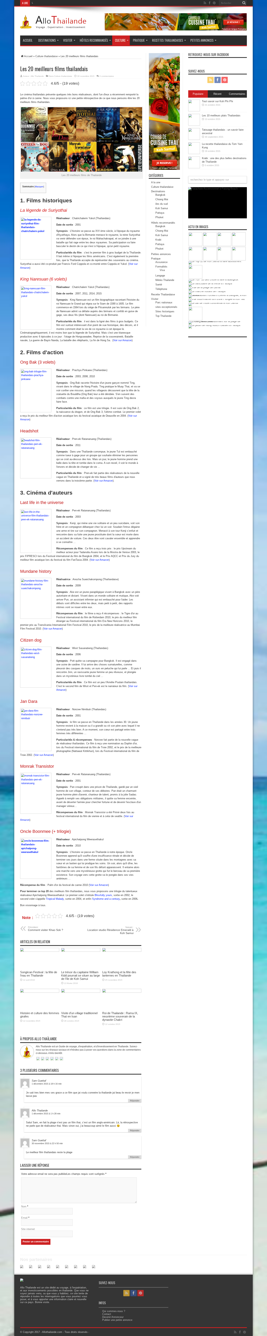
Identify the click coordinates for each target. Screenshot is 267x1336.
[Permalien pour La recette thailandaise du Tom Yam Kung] (194, 153)
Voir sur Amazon (122, 340)
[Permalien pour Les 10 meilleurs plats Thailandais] (194, 124)
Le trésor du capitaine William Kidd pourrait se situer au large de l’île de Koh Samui (80, 975)
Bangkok (160, 194)
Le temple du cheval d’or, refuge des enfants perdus (59, 3)
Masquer (39, 186)
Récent (217, 93)
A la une (155, 182)
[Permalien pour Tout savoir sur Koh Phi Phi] (194, 110)
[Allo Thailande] (54, 25)
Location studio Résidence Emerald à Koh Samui (110, 930)
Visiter (67, 40)
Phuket (159, 217)
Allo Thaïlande (37, 76)
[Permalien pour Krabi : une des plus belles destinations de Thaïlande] (194, 167)
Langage (160, 275)
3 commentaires (106, 76)
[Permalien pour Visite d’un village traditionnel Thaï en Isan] (80, 991)
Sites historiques (164, 311)
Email (24, 1217)
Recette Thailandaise (163, 294)
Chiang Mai (161, 199)
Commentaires (237, 93)
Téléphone (161, 289)
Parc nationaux (163, 302)
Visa (162, 270)
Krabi (158, 239)
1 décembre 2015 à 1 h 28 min (46, 1113)
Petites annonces (201, 40)
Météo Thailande (164, 280)
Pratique (139, 40)
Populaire (198, 93)
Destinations (47, 40)
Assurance (161, 262)
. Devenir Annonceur (112, 1317)
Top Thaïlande (163, 315)
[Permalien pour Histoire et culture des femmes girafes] (39, 991)
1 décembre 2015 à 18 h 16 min (47, 1084)
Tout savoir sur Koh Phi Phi (217, 101)
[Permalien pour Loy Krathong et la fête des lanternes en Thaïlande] (121, 950)
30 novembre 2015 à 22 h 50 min (47, 1143)
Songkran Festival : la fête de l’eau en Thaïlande (38, 973)
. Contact (106, 1314)
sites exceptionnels (166, 306)
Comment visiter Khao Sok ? (45, 928)
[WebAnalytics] (196, 341)
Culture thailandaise (46, 56)
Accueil (27, 40)
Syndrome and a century (106, 898)
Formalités (161, 266)
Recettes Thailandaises (167, 40)
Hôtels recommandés (94, 40)
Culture (120, 40)
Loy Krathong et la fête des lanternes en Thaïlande (119, 973)
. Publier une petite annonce (116, 1319)
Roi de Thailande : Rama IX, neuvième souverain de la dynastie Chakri (120, 1016)
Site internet (28, 1229)
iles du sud (161, 203)
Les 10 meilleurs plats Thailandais (221, 115)
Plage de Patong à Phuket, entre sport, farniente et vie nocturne (213, 213)
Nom (23, 1206)
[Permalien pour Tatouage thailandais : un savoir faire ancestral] (194, 138)
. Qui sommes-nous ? (113, 1311)
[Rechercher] (244, 3)
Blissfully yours (103, 895)
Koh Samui (161, 208)
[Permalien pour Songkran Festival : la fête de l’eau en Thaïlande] (39, 950)
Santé (158, 284)
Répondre (134, 1101)
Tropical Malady (55, 898)
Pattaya (159, 212)
